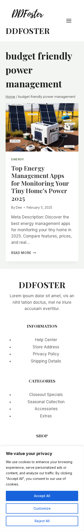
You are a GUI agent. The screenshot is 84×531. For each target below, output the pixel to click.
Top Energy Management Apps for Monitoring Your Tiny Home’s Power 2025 (40, 183)
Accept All (42, 496)
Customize (42, 508)
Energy (17, 159)
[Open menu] (71, 20)
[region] (42, 488)
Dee (19, 207)
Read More (23, 253)
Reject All (42, 521)
